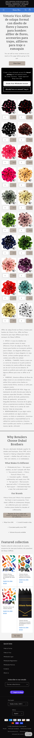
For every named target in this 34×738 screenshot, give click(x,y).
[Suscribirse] (27, 684)
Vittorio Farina (8, 648)
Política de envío (24, 731)
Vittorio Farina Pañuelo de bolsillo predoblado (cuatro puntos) (25, 623)
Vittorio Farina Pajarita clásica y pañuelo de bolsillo (25, 576)
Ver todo (17, 636)
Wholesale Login (8, 657)
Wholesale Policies (9, 665)
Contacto (6, 669)
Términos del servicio (13, 731)
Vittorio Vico (7, 652)
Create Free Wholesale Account (17, 84)
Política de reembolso (13, 728)
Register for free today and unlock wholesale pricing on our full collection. (17, 515)
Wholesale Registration (10, 661)
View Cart (17, 63)
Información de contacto (18, 734)
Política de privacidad (26, 728)
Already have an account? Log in (17, 89)
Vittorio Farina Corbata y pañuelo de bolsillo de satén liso (9, 576)
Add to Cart (15, 117)
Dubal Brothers (15, 726)
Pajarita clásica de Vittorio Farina (8, 607)
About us (6, 673)
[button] (4, 10)
